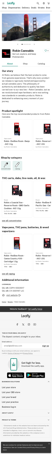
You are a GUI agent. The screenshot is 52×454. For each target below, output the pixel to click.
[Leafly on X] (23, 324)
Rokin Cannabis (20, 302)
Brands (10, 302)
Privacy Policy (35, 447)
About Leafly (7, 413)
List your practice (10, 402)
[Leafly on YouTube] (35, 324)
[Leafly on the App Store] (15, 375)
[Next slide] (34, 44)
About (10, 64)
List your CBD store (11, 392)
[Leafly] (11, 3)
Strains (41, 8)
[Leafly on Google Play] (35, 375)
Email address (7, 342)
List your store (9, 387)
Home (4, 302)
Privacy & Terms (9, 420)
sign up (45, 346)
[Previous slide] (17, 44)
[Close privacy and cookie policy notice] (49, 444)
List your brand (9, 397)
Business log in (9, 407)
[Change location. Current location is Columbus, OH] (43, 3)
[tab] (22, 44)
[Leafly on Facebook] (17, 324)
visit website (12, 295)
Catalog (41, 64)
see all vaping (8, 274)
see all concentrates (11, 221)
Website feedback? (26, 309)
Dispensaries (14, 8)
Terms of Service (14, 353)
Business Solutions (11, 382)
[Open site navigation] (3, 3)
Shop (4, 8)
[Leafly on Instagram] (29, 324)
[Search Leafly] (38, 3)
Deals (33, 8)
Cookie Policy (22, 447)
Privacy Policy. (28, 353)
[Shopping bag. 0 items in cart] (48, 3)
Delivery (26, 8)
